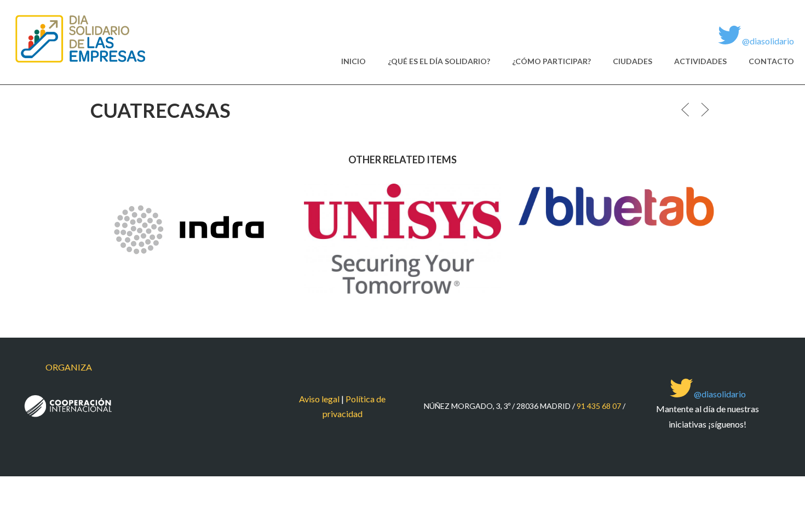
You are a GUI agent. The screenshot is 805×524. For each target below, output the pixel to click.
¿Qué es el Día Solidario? (439, 61)
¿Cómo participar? (551, 61)
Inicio (353, 61)
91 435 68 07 (599, 406)
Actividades (700, 61)
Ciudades (632, 61)
